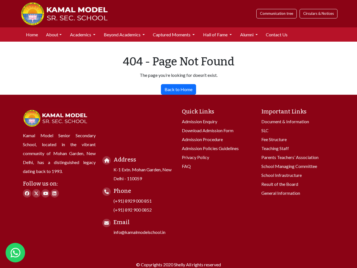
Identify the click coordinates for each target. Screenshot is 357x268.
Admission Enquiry (199, 121)
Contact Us (277, 34)
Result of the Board (279, 184)
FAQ (186, 166)
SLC (265, 130)
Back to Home (178, 89)
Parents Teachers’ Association (290, 157)
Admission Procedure (202, 139)
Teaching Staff (275, 148)
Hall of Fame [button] (215, 34)
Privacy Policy (195, 157)
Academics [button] (81, 34)
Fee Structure (274, 139)
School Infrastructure (281, 175)
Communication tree (276, 13)
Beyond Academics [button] (122, 34)
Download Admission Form (207, 130)
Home (32, 34)
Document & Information (285, 121)
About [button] (52, 34)
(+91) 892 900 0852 (133, 209)
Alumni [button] (247, 34)
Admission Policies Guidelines (210, 148)
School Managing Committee (289, 166)
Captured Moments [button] (172, 34)
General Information (280, 193)
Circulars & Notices (318, 13)
